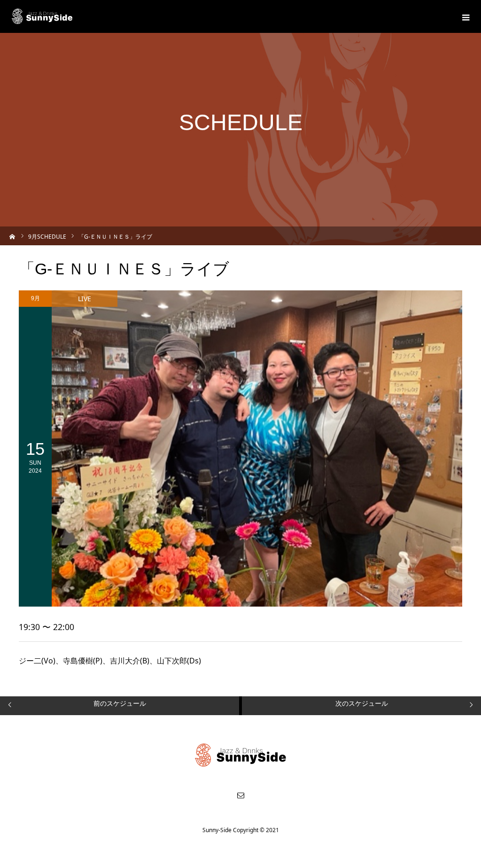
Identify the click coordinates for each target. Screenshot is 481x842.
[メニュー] (464, 16)
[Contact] (240, 795)
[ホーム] (12, 235)
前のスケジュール (119, 703)
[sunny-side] (42, 16)
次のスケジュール (361, 703)
